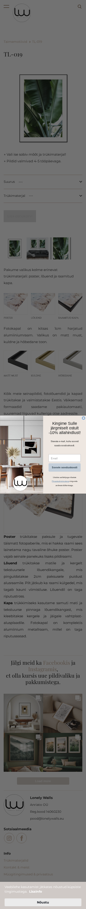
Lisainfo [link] (35, 891)
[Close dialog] (83, 418)
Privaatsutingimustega (60, 481)
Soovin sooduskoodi (64, 467)
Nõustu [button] (43, 902)
